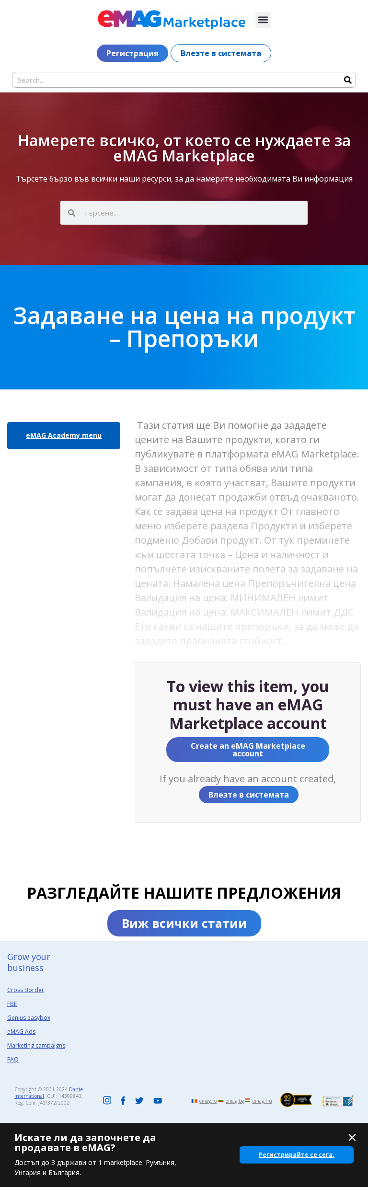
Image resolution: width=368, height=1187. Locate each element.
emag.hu (262, 1100)
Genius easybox (28, 1018)
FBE (12, 1004)
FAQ (13, 1059)
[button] (263, 20)
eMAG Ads (21, 1031)
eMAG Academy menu (64, 435)
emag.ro (208, 1100)
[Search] (348, 79)
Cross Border (25, 990)
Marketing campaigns (36, 1045)
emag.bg (235, 1100)
